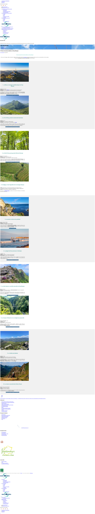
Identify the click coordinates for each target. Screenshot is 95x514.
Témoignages (3, 414)
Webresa (31, 473)
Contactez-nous (4, 432)
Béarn (2, 407)
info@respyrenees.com (6, 7)
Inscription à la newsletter (5, 463)
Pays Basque (25, 57)
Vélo (3, 15)
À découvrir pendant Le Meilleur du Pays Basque (12, 392)
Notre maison (7, 28)
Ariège (3, 409)
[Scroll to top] (0, 513)
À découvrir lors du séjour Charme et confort (12, 95)
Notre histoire (5, 30)
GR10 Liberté (5, 9)
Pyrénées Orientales (4, 410)
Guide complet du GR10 (5, 416)
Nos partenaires (4, 434)
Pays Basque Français (5, 405)
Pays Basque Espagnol (5, 406)
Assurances (3, 418)
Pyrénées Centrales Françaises (6, 408)
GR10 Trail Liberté (5, 12)
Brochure (3, 2)
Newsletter (3, 1)
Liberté (4, 18)
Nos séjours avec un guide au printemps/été (8, 402)
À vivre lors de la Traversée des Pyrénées (12, 295)
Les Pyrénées (7, 13)
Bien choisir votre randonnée (6, 415)
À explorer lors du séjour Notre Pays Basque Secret (12, 126)
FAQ (2, 419)
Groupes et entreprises (6, 27)
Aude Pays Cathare (4, 411)
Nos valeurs (5, 31)
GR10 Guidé (5, 10)
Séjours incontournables (5, 404)
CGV (2, 462)
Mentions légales (4, 461)
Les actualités (2, 52)
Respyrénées (7, 29)
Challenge (4, 17)
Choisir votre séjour (6, 32)
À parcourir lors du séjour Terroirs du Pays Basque (12, 162)
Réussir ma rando (4, 417)
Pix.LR (21, 473)
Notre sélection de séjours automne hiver (7, 401)
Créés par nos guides (6, 16)
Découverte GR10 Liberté (6, 11)
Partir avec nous (5, 33)
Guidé (4, 14)
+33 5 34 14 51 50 (5, 6)
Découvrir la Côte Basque (12, 228)
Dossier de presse (4, 435)
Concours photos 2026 (5, 433)
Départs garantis (4, 403)
